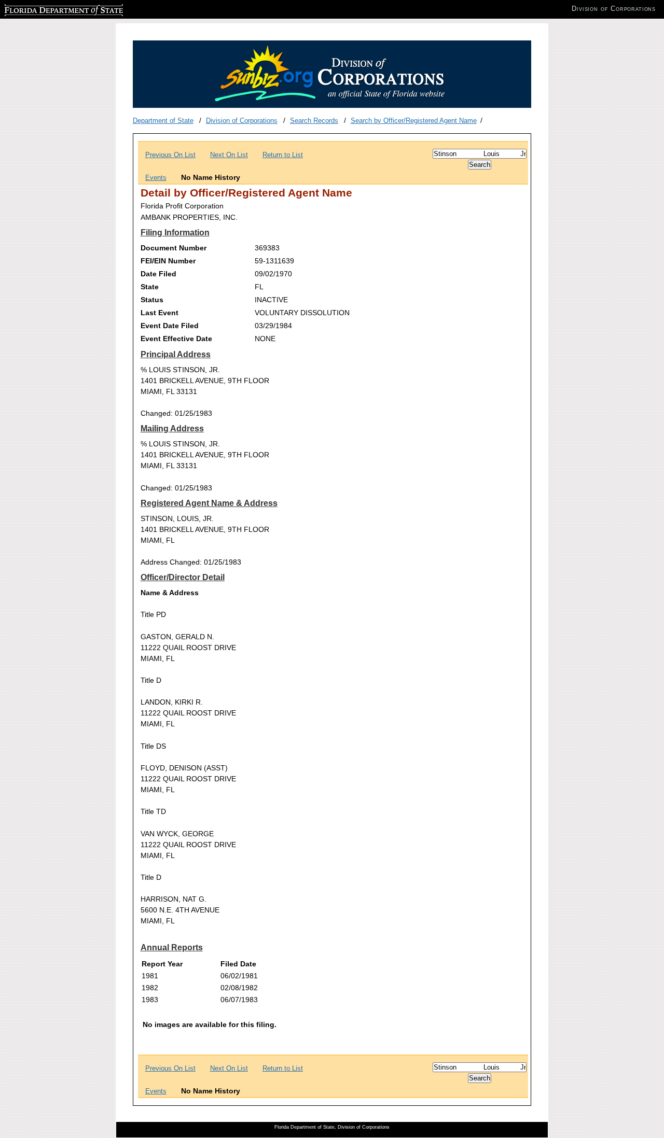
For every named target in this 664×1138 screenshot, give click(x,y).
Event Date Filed (170, 325)
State (150, 287)
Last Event (159, 312)
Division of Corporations (242, 120)
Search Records (314, 120)
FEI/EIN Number (168, 261)
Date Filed (158, 274)
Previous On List (170, 155)
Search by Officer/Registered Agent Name (414, 120)
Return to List (282, 155)
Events (156, 177)
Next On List (229, 155)
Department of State (163, 120)
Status (152, 300)
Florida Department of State (45, 8)
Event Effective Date (176, 338)
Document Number (173, 248)
